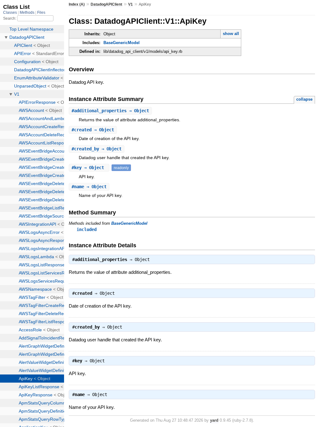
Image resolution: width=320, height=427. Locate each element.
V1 (130, 4)
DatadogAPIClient (106, 4)
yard (214, 420)
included (87, 229)
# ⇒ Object (110, 110)
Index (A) (77, 4)
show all (231, 33)
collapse (304, 99)
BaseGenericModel (121, 42)
